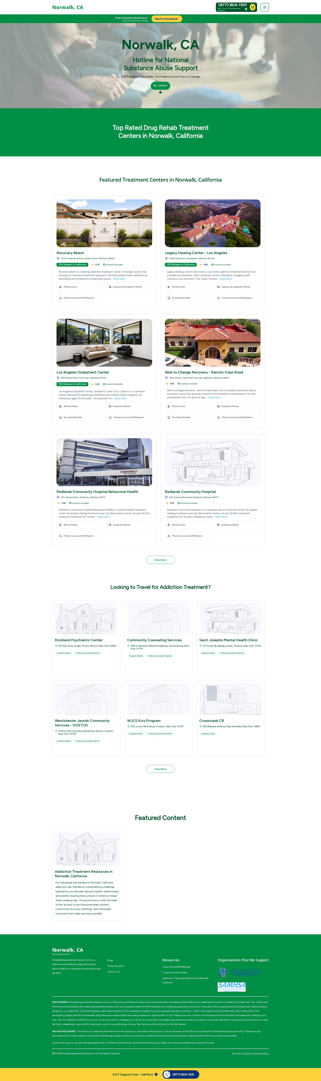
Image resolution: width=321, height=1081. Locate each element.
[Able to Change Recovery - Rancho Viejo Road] (212, 343)
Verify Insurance (115, 966)
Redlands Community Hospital (190, 491)
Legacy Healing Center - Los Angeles (196, 253)
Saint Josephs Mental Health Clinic (228, 640)
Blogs (110, 960)
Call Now (162, 85)
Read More (120, 278)
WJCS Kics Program (144, 720)
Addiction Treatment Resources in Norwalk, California (84, 873)
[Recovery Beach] (104, 223)
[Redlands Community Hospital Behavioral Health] (104, 462)
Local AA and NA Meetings (176, 966)
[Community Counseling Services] (158, 618)
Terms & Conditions (242, 1053)
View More (160, 559)
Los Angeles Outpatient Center (83, 372)
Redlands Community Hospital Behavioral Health (97, 491)
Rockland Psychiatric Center (79, 640)
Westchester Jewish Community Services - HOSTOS (82, 722)
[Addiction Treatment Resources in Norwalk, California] (87, 849)
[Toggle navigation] (264, 7)
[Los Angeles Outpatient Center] (104, 343)
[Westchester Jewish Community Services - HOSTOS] (86, 699)
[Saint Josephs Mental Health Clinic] (230, 618)
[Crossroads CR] (230, 699)
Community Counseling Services (154, 640)
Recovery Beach (70, 253)
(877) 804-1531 (233, 5)
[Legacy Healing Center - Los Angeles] (212, 223)
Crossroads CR (211, 720)
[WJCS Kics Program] (158, 699)
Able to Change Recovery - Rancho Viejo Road (204, 372)
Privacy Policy (262, 1053)
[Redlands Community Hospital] (212, 462)
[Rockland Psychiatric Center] (86, 618)
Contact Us (113, 971)
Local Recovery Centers (175, 972)
